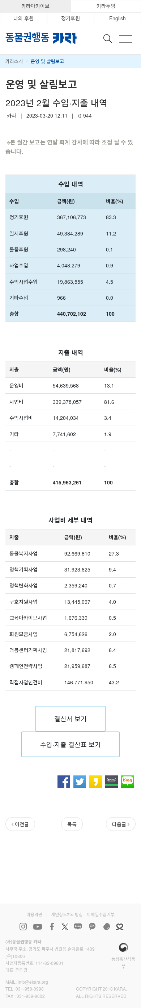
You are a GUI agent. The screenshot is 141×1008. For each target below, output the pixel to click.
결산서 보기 (70, 718)
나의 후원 (23, 18)
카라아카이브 (35, 5)
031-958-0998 (30, 989)
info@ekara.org (33, 982)
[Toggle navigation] (125, 39)
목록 (72, 824)
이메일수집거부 (101, 914)
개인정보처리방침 (67, 914)
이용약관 (34, 914)
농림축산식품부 (123, 962)
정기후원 (70, 18)
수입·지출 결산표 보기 (70, 744)
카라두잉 (106, 5)
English (117, 18)
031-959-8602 (31, 996)
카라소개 (14, 61)
